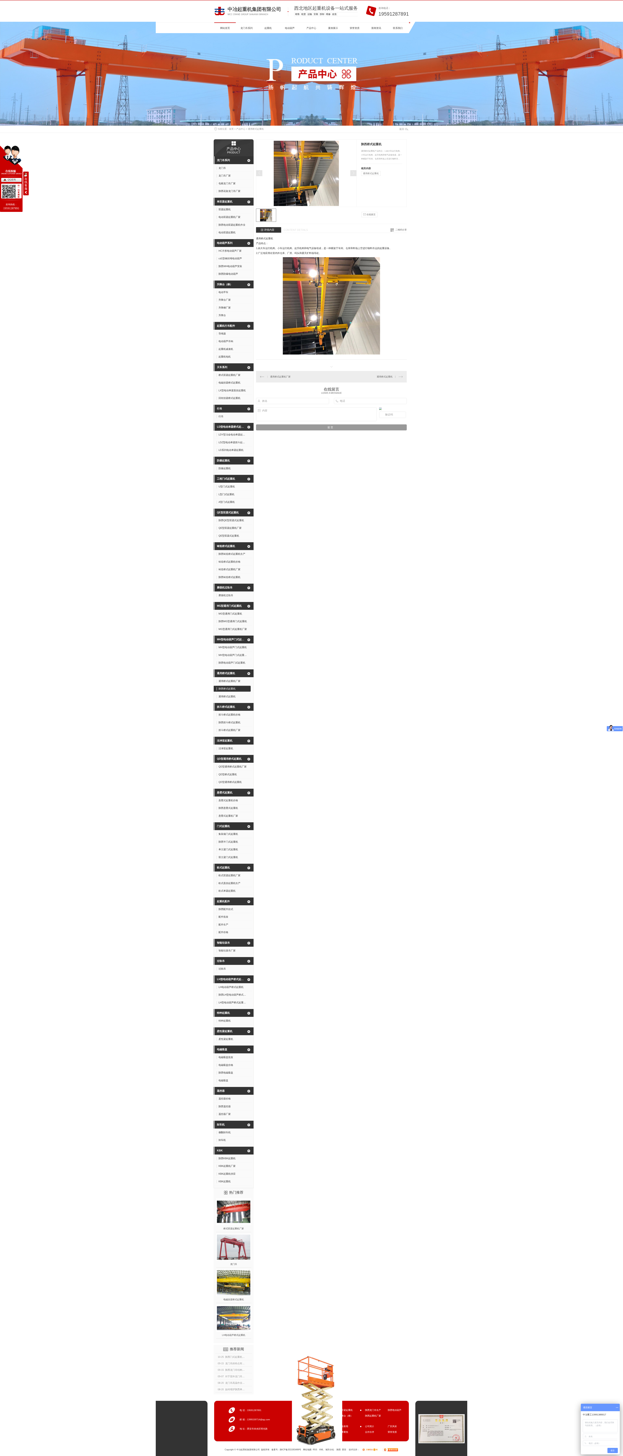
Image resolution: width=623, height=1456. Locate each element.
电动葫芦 (290, 28)
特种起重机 (223, 1012)
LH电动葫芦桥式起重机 (233, 1335)
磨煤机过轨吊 (224, 587)
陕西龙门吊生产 (373, 1410)
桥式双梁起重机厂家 (233, 1228)
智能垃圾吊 (223, 942)
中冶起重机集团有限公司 (254, 9)
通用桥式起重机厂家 (280, 376)
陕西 (338, 1449)
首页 (231, 129)
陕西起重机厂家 (373, 1415)
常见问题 (320, 1432)
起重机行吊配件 (226, 325)
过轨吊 (221, 961)
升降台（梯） (224, 284)
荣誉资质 (355, 28)
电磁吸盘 (222, 1049)
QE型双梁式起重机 (228, 512)
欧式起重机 (223, 867)
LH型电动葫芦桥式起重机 (231, 979)
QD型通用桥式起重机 (229, 758)
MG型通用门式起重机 (229, 605)
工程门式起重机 (226, 478)
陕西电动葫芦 (394, 1410)
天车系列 (222, 367)
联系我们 (398, 28)
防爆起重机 (223, 460)
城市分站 (329, 1449)
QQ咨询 (12, 179)
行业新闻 (343, 1426)
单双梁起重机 (224, 201)
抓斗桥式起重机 (226, 706)
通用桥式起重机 (256, 129)
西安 (344, 1449)
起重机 (268, 28)
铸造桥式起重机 (226, 546)
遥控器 (221, 1090)
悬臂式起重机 (224, 792)
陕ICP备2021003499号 (290, 1449)
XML (321, 1449)
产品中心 (311, 28)
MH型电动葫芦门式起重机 (231, 639)
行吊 (219, 408)
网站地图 (307, 1449)
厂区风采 (392, 1426)
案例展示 (333, 28)
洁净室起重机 (224, 740)
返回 (401, 129)
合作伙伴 (369, 1432)
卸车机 (221, 1124)
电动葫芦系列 (224, 243)
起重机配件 (223, 901)
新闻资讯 (376, 28)
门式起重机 (223, 826)
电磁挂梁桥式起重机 (233, 1299)
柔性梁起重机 (224, 1031)
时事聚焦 (343, 1432)
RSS (315, 1449)
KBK (220, 1150)
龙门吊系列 (246, 28)
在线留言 (371, 214)
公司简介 (369, 1426)
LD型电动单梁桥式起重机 (231, 426)
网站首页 (225, 28)
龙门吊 (233, 1264)
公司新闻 (320, 1426)
